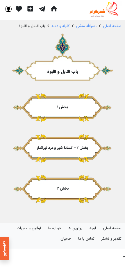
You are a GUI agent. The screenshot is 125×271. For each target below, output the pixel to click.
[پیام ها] (42, 9)
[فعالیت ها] (19, 9)
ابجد (92, 228)
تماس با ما (86, 239)
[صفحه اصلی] (53, 8)
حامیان (65, 239)
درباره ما (54, 228)
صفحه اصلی (112, 228)
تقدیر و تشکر (111, 239)
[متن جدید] (30, 8)
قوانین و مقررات (29, 228)
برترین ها (75, 228)
